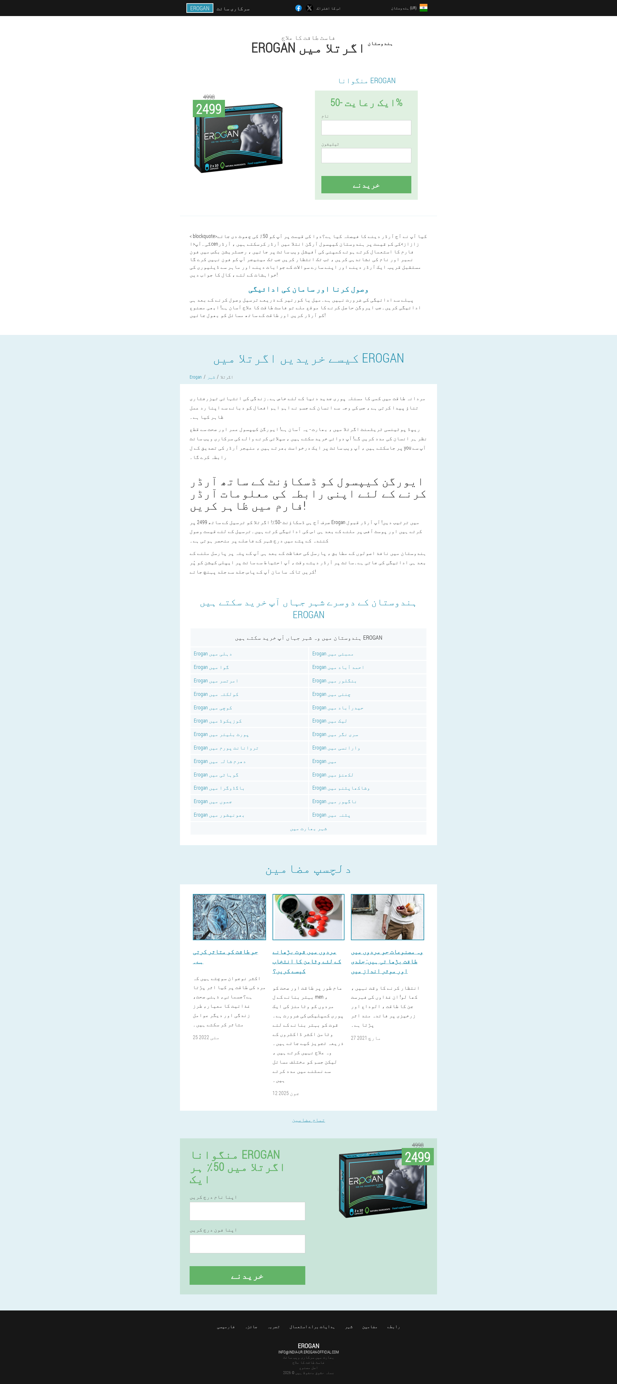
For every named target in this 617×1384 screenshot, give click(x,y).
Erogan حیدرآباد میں (338, 707)
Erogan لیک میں (330, 720)
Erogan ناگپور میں (334, 801)
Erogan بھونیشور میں (219, 814)
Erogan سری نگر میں (335, 734)
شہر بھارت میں (308, 828)
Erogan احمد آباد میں (338, 666)
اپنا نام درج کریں (213, 1196)
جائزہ (251, 1326)
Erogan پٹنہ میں (331, 814)
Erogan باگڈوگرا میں (219, 787)
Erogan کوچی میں (213, 707)
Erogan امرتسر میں (216, 680)
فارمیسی (226, 1326)
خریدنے (366, 185)
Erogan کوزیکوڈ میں (218, 720)
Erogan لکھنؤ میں (333, 774)
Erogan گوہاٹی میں (216, 774)
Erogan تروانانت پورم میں (226, 747)
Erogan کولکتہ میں (216, 693)
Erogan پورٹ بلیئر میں (221, 734)
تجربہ (273, 1326)
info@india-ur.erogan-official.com (308, 1351)
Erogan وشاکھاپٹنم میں (341, 787)
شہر (349, 1326)
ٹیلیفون (330, 144)
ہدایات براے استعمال (312, 1326)
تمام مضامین (308, 1119)
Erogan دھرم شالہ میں (220, 761)
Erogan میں (324, 761)
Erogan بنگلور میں (334, 680)
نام (325, 116)
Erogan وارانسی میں (336, 747)
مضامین (370, 1326)
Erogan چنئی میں (331, 693)
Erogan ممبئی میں (333, 653)
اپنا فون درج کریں (213, 1229)
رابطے (393, 1326)
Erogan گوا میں (211, 666)
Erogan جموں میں (213, 801)
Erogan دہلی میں (213, 653)
